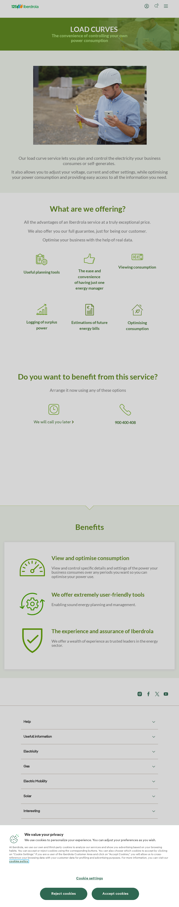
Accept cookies (115, 894)
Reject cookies (63, 894)
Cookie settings (89, 878)
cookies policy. (18, 861)
